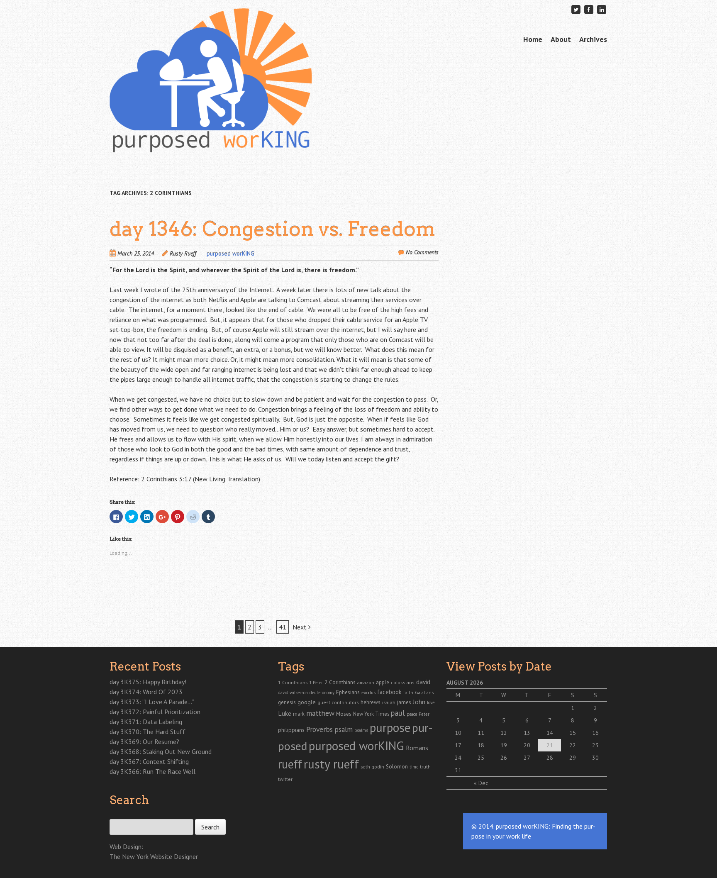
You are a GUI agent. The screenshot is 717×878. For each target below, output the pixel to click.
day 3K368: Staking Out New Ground (161, 751)
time (414, 767)
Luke (284, 713)
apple (382, 682)
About (561, 39)
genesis (287, 702)
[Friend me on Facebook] (588, 9)
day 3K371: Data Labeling (146, 721)
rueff (290, 764)
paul (398, 713)
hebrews (370, 702)
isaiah (388, 702)
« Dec (481, 783)
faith (408, 692)
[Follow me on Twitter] (576, 9)
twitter (285, 779)
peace (412, 714)
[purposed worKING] (211, 136)
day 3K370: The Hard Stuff (147, 731)
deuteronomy (322, 692)
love (430, 702)
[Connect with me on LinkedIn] (601, 9)
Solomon (397, 766)
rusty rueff (331, 764)
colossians (403, 682)
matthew (320, 713)
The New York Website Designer (154, 856)
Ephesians (348, 692)
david (423, 682)
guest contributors (338, 702)
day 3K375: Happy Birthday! (148, 682)
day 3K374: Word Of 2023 (146, 692)
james (404, 702)
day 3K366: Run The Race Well (152, 771)
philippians (291, 730)
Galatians (424, 692)
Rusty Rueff (183, 253)
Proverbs (319, 729)
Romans (417, 748)
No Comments (422, 252)
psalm (343, 729)
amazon (365, 682)
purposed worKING (230, 253)
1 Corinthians (292, 682)
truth (425, 766)
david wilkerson (293, 692)
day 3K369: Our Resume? (144, 741)
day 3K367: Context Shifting (149, 761)
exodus (368, 692)
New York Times (371, 713)
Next (300, 627)
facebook (389, 692)
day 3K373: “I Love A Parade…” (152, 702)
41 (282, 627)
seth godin (372, 766)
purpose (390, 727)
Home (532, 39)
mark (299, 713)
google (307, 702)
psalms (361, 730)
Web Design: (126, 846)
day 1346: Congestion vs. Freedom (272, 229)
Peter (424, 714)
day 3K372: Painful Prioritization (155, 711)
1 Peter (316, 682)
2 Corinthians (340, 682)
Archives (593, 39)
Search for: (123, 814)
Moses (343, 713)
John (419, 702)
